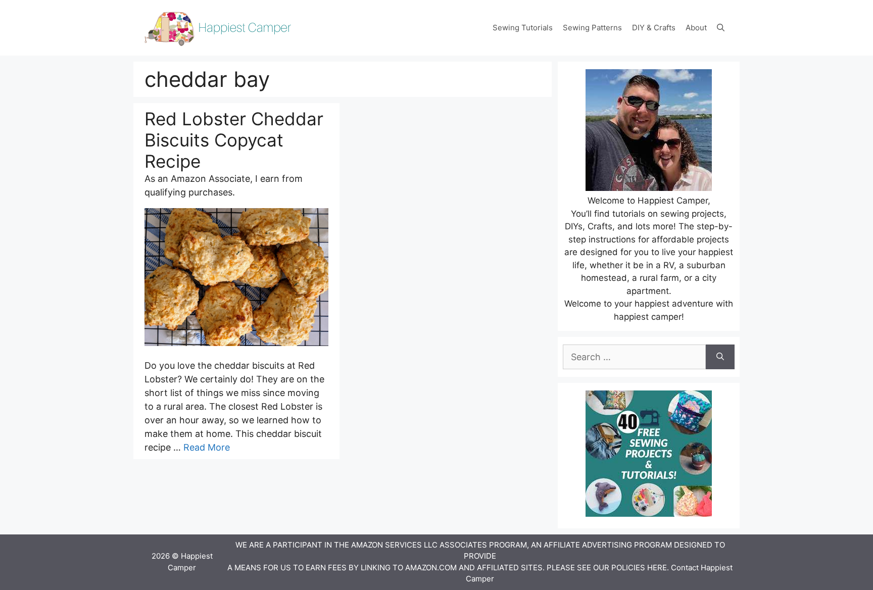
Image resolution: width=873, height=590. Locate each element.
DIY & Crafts (653, 27)
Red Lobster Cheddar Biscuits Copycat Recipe (233, 140)
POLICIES (628, 567)
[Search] (720, 357)
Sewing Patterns (592, 27)
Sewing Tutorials (523, 27)
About (696, 27)
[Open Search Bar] (721, 28)
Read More (206, 447)
